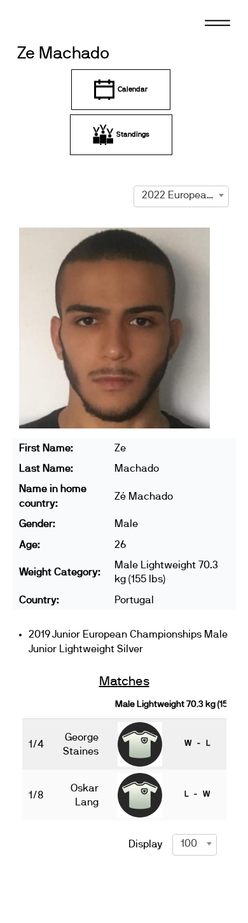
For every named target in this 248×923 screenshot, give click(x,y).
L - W (197, 794)
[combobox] (181, 195)
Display (145, 844)
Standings (132, 134)
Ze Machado (63, 54)
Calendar (133, 89)
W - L (197, 743)
